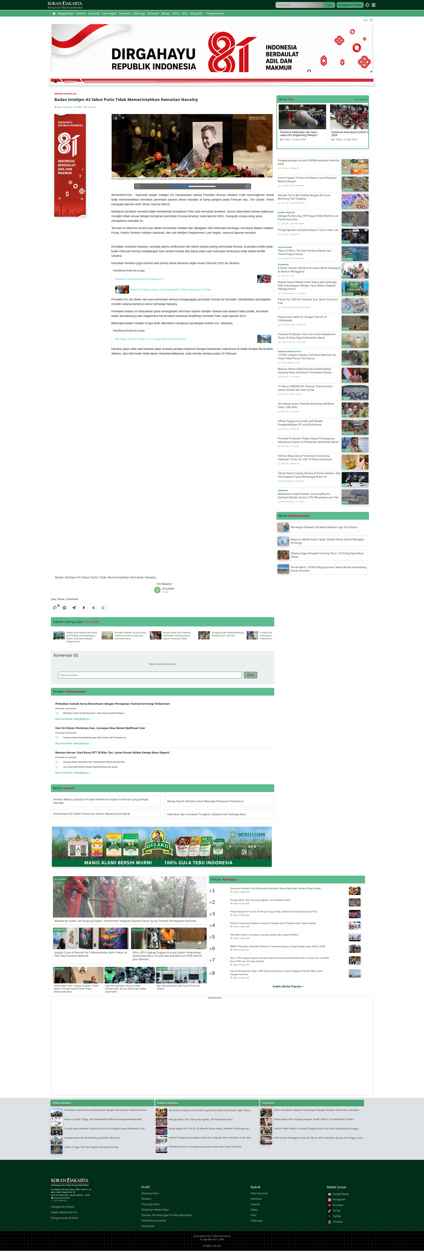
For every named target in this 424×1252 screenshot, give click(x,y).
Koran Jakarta (200, 1236)
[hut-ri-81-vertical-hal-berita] (70, 165)
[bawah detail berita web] (162, 846)
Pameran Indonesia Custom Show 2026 (352, 133)
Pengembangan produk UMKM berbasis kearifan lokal (309, 162)
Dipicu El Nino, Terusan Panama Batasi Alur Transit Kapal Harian (305, 252)
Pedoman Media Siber (155, 1209)
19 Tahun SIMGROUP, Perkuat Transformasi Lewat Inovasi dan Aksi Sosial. (305, 388)
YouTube (337, 1205)
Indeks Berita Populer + (288, 986)
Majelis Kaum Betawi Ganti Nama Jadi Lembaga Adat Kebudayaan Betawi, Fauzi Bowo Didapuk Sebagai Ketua (81, 637)
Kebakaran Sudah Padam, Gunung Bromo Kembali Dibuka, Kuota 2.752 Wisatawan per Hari (308, 495)
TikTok (336, 1210)
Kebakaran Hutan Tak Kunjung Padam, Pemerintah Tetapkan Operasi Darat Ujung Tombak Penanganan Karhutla (125, 921)
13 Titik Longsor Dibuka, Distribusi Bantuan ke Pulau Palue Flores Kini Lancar (307, 356)
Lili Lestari (92, 107)
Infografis (196, 13)
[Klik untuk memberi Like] (55, 608)
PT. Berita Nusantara (221, 1236)
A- (137, 186)
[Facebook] (84, 608)
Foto (253, 1215)
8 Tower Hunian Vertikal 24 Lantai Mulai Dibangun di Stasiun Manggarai (309, 269)
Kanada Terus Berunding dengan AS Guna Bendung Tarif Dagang (304, 196)
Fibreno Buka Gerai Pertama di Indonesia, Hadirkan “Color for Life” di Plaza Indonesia (305, 457)
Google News (340, 1194)
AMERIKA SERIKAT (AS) (65, 93)
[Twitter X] (93, 608)
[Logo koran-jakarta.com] (65, 5)
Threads (337, 1222)
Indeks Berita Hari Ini (64, 1212)
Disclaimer (148, 1226)
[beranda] (54, 13)
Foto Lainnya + (361, 99)
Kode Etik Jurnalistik (153, 1220)
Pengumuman (215, 13)
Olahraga (256, 1220)
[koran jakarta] (56, 82)
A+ (248, 186)
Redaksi (146, 1199)
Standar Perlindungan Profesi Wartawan (166, 1215)
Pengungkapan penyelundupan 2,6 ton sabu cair (308, 230)
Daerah (255, 1204)
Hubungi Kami (150, 1204)
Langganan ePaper (350, 5)
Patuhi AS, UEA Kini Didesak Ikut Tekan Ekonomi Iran (308, 301)
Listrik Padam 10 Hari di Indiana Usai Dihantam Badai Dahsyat (307, 179)
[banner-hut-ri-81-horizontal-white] (212, 57)
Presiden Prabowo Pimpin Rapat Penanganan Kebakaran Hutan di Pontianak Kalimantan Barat (308, 440)
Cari (329, 5)
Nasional (256, 1199)
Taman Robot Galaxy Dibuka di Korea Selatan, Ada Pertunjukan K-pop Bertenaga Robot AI (309, 474)
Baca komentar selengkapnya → (73, 718)
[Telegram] (74, 608)
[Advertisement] (150, 1046)
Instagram (338, 1199)
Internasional (259, 1193)
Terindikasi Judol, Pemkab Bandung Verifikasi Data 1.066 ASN (228, 634)
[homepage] (70, 1182)
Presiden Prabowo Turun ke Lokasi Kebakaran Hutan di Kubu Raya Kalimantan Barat (130, 635)
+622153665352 (60, 1200)
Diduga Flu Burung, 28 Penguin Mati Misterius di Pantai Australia (308, 217)
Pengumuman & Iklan (64, 1218)
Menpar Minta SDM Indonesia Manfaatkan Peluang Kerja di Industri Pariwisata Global (177, 635)
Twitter (336, 1216)
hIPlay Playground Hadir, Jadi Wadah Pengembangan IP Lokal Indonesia (300, 422)
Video (254, 1209)
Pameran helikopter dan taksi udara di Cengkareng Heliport (299, 133)
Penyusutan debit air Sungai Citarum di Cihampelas (302, 318)
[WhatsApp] (64, 608)
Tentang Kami (150, 1193)
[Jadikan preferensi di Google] (103, 608)
